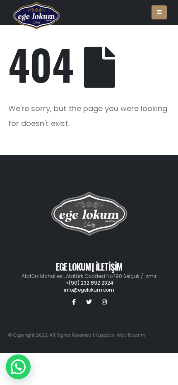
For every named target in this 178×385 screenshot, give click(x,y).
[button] (18, 366)
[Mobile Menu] (159, 12)
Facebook (73, 302)
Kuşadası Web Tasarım (120, 335)
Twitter (89, 302)
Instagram (104, 302)
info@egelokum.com (89, 290)
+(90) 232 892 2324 (89, 283)
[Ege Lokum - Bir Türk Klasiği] (36, 12)
